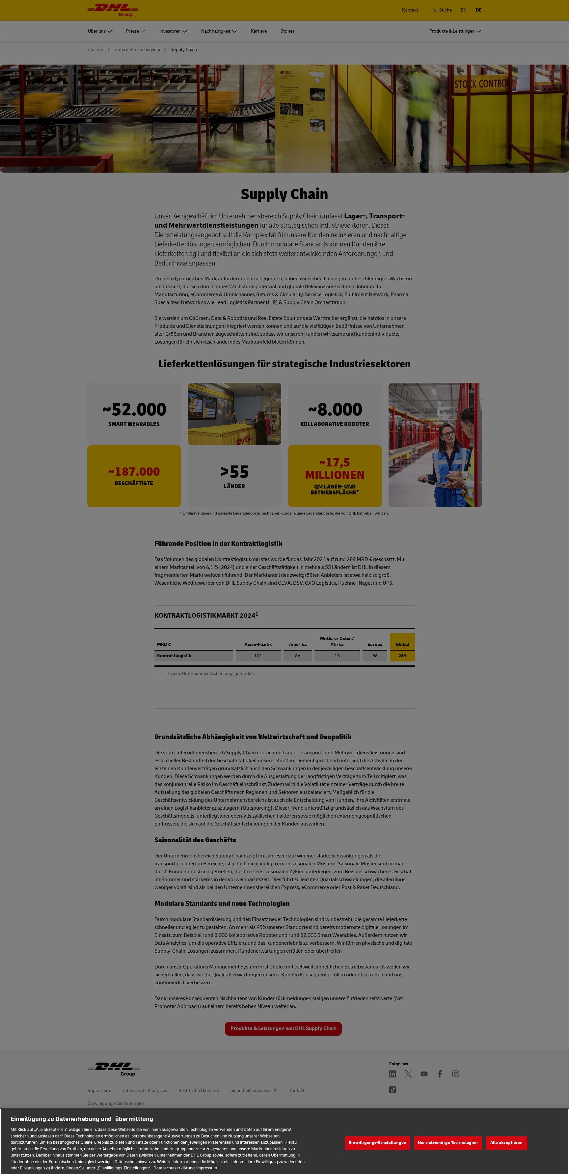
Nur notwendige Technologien (448, 1142)
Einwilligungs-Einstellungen (378, 1142)
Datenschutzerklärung (174, 1168)
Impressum (206, 1168)
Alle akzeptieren (506, 1142)
